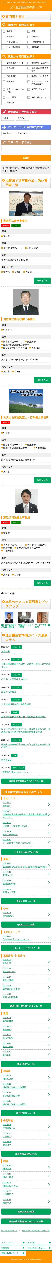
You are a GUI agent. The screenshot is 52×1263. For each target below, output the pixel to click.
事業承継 (10, 81)
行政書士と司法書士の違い (14, 679)
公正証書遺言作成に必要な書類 (16, 704)
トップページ (7, 1242)
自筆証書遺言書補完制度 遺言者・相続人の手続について (25, 665)
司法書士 (10, 36)
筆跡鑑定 (35, 47)
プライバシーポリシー (36, 1248)
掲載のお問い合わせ (9, 1253)
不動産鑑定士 (12, 42)
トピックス (17, 647)
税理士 (34, 31)
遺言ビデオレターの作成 (15, 90)
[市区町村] (22, 133)
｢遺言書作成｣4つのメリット (14, 772)
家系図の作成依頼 (38, 89)
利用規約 (5, 1248)
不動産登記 (11, 76)
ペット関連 (11, 97)
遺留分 (15, 712)
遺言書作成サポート (15, 63)
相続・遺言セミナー (39, 97)
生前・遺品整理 (13, 47)
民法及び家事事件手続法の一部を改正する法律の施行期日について (25, 745)
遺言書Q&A (6, 760)
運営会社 (31, 1242)
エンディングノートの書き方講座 (39, 82)
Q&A (14, 755)
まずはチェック (18, 768)
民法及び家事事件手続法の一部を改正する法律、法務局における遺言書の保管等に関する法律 (25, 730)
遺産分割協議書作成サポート (39, 69)
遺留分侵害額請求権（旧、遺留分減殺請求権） (23, 717)
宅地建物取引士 (38, 42)
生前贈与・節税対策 (39, 63)
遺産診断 (10, 68)
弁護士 (9, 31)
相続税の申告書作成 (39, 76)
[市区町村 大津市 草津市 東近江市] (22, 118)
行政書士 (35, 36)
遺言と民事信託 (8, 692)
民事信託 (10, 102)
